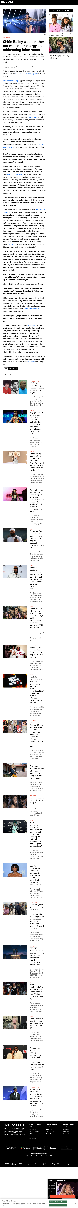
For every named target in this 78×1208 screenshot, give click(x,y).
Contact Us (65, 1129)
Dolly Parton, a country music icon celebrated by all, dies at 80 (37, 1023)
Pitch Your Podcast (34, 1134)
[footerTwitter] (46, 1157)
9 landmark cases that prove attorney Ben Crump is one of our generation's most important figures (36, 1097)
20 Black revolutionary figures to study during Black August (37, 388)
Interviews (6, 37)
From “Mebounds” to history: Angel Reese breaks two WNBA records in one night (36, 991)
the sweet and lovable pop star (26, 74)
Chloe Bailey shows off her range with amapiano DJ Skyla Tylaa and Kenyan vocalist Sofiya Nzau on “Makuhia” (37, 461)
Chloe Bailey (13, 368)
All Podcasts (32, 1129)
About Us (49, 1127)
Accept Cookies (58, 1205)
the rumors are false (14, 174)
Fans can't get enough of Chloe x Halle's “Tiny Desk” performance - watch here (61, 34)
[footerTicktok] (32, 1157)
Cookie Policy (45, 1164)
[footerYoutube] (51, 1156)
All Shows (32, 1127)
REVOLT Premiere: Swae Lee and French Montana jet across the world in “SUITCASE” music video (37, 956)
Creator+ (31, 362)
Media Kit (49, 1134)
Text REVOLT (66, 1131)
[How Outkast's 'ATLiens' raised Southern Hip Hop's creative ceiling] (15, 651)
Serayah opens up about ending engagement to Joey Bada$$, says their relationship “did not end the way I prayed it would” (37, 1058)
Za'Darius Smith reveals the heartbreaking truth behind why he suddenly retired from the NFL (37, 539)
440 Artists (32, 1138)
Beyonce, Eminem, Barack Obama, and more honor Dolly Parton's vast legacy (37, 772)
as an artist (33, 117)
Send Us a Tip (50, 1131)
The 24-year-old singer (11, 81)
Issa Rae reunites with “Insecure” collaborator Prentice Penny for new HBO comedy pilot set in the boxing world (36, 875)
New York (12, 244)
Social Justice (34, 381)
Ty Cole (7, 67)
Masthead (49, 1129)
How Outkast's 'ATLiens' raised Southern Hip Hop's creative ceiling (37, 652)
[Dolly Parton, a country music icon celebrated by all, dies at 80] (15, 1022)
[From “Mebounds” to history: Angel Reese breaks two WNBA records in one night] (15, 988)
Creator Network (34, 1136)
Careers (48, 1136)
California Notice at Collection (57, 1164)
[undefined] (61, 23)
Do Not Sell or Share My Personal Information (58, 1201)
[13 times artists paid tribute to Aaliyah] (15, 802)
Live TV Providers (34, 1131)
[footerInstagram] (27, 1157)
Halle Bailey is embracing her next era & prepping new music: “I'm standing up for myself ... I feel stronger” (61, 57)
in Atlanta (31, 325)
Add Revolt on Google (25, 67)
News (31, 488)
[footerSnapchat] (36, 1157)
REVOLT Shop (66, 1134)
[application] (63, 1190)
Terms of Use (29, 1164)
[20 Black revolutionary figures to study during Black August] (15, 387)
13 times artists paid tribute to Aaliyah (37, 800)
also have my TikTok (32, 309)
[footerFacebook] (41, 1157)
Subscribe (65, 1127)
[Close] (75, 1203)
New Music (33, 410)
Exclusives (33, 645)
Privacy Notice (37, 1164)
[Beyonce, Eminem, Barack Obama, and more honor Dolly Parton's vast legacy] (15, 770)
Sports (32, 529)
